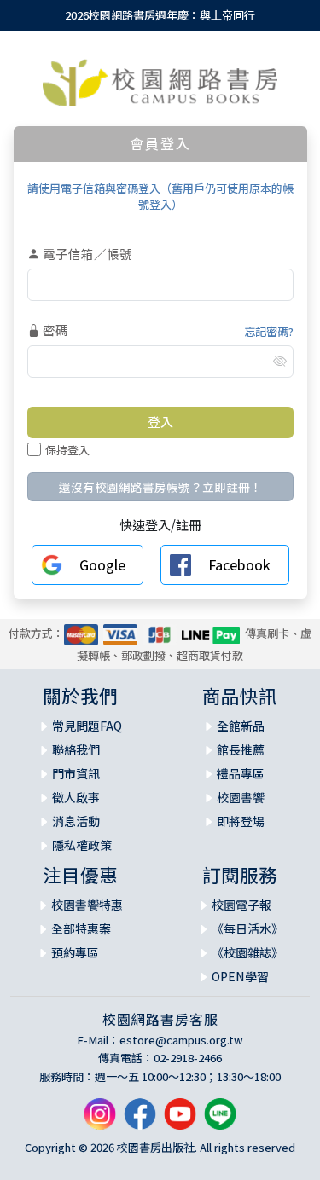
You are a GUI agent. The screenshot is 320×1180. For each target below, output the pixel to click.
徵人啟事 (76, 797)
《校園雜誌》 (247, 952)
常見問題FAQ (87, 725)
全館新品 (241, 725)
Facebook (239, 564)
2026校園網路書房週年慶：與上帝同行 (160, 15)
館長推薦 (241, 749)
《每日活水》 (247, 928)
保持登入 (67, 450)
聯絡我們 (76, 749)
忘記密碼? (269, 331)
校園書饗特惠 (87, 904)
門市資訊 (76, 773)
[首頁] (160, 82)
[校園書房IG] (100, 1121)
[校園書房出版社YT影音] (180, 1121)
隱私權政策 (82, 844)
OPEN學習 (240, 976)
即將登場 (241, 821)
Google (102, 564)
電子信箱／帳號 (86, 254)
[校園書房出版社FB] (140, 1121)
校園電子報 (241, 904)
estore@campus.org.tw (181, 1040)
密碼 (54, 329)
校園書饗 (241, 797)
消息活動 (76, 821)
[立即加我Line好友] (220, 1121)
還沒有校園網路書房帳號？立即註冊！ (160, 486)
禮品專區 (241, 773)
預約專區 (75, 952)
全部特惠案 (81, 928)
